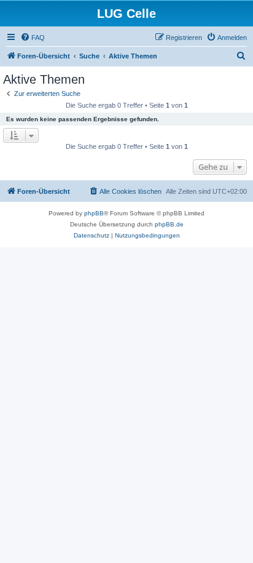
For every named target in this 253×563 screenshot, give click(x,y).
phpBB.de (169, 224)
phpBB (94, 213)
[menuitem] (32, 37)
